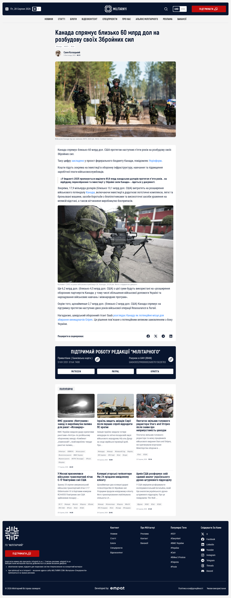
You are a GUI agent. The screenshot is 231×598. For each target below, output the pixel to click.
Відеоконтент (89, 18)
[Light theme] (35, 9)
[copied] (97, 359)
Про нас (126, 18)
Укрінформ (155, 160)
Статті (61, 18)
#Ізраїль (130, 451)
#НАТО (66, 46)
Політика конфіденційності (190, 588)
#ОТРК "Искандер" (78, 459)
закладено (78, 160)
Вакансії (181, 18)
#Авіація (110, 451)
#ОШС (147, 504)
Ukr (176, 8)
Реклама (167, 18)
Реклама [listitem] (144, 533)
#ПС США (62, 508)
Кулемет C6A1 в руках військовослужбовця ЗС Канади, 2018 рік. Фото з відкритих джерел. (98, 284)
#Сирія (125, 455)
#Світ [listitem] (173, 552)
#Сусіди (118, 508)
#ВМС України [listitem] (177, 543)
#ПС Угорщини (102, 508)
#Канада (59, 46)
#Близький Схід (120, 451)
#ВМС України (78, 455)
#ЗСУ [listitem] (173, 533)
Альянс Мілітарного (147, 18)
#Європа (83, 504)
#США (145, 454)
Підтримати (206, 8)
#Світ (72, 46)
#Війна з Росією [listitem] (178, 557)
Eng (183, 8)
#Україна (61, 462)
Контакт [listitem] (144, 538)
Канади (90, 192)
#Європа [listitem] (175, 562)
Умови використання (216, 588)
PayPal (115, 371)
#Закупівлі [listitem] (175, 538)
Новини (49, 18)
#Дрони (139, 504)
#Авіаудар (101, 451)
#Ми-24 (127, 504)
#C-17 (60, 504)
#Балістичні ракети (65, 455)
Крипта (155, 371)
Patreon (76, 371)
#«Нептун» (62, 451)
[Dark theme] (38, 9)
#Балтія (75, 504)
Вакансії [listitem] (144, 543)
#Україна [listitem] (175, 548)
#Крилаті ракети (64, 459)
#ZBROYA (70, 451)
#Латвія (90, 504)
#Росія (88, 459)
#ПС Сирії (111, 455)
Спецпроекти (109, 18)
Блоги (73, 18)
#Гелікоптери (110, 504)
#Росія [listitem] (174, 566)
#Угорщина (126, 508)
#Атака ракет (80, 451)
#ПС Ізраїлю (102, 455)
